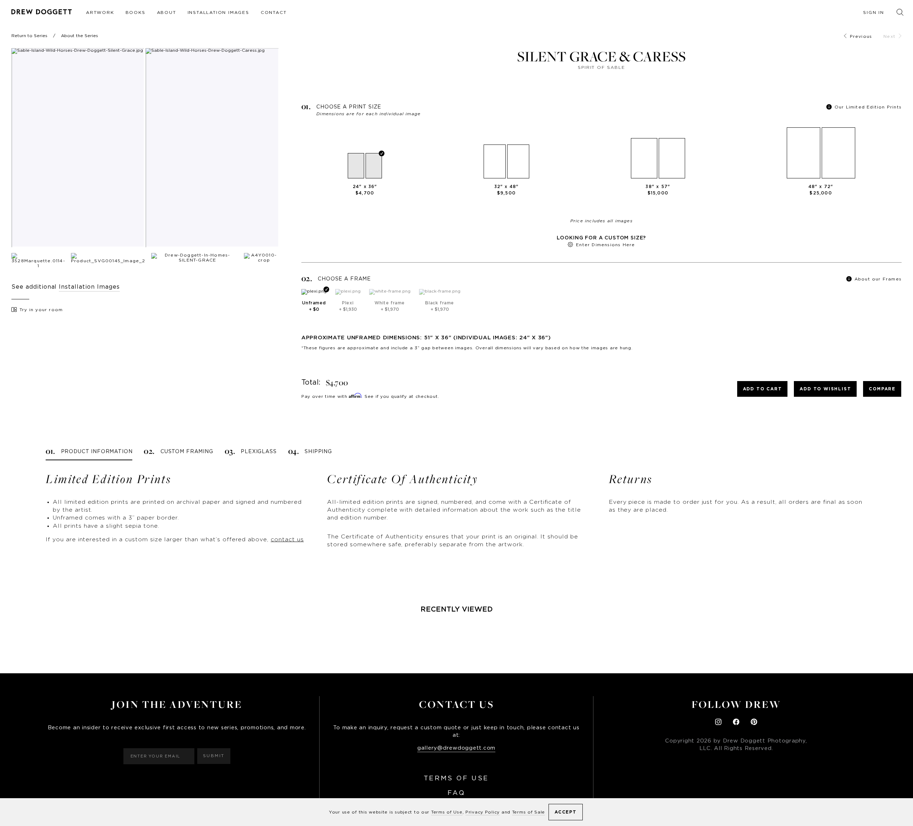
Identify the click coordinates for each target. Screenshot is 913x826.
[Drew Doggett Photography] (41, 11)
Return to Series (29, 36)
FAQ (456, 793)
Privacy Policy (482, 812)
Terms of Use (456, 778)
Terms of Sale (528, 812)
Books (136, 12)
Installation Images (218, 12)
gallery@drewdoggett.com (456, 748)
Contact (274, 12)
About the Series (79, 36)
